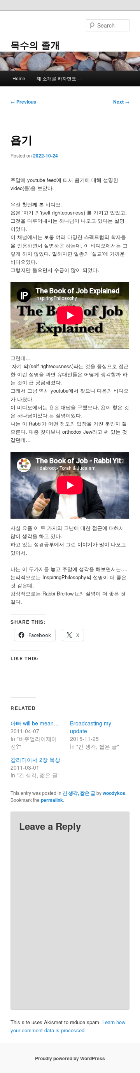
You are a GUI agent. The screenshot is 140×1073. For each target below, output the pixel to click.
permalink (52, 799)
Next (121, 101)
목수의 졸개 (35, 44)
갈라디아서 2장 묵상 (35, 759)
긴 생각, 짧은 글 (79, 792)
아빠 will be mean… (34, 723)
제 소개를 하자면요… (59, 78)
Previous (23, 101)
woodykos (114, 792)
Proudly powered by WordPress (70, 1058)
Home (18, 78)
